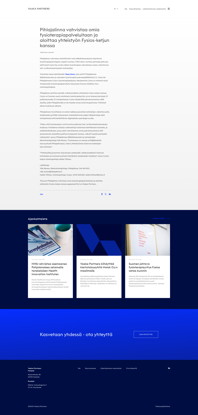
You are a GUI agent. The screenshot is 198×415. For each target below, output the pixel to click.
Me (126, 9)
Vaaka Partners (89, 184)
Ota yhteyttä (146, 334)
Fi (115, 9)
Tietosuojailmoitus (162, 406)
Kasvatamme (135, 9)
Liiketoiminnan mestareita (154, 9)
